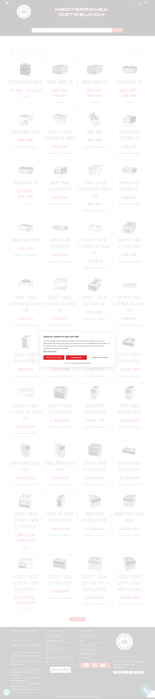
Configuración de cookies (100, 357)
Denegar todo (76, 357)
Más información (49, 351)
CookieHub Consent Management (81, 363)
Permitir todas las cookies (54, 357)
